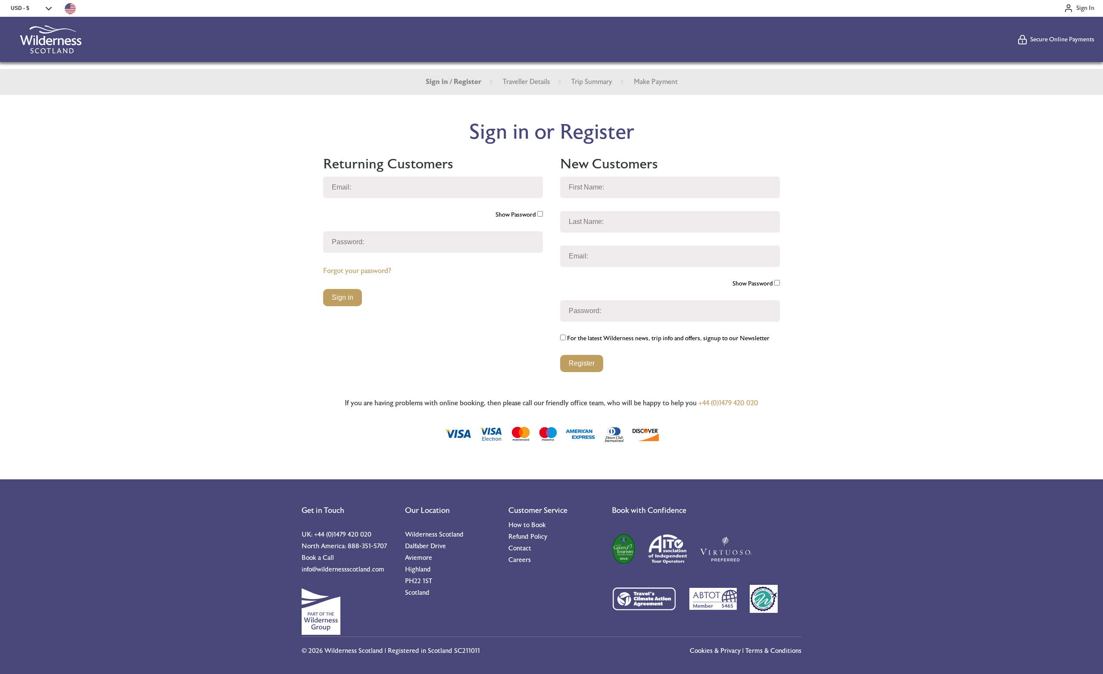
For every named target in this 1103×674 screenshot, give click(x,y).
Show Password (516, 214)
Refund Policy (527, 536)
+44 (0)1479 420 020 (728, 403)
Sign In (1085, 8)
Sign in (342, 297)
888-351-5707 (367, 546)
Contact (519, 548)
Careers (519, 560)
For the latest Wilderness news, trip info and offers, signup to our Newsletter (668, 338)
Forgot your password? (357, 271)
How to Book (527, 525)
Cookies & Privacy (715, 651)
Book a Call (318, 558)
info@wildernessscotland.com (343, 569)
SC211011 (467, 651)
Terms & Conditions (773, 651)
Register (582, 363)
